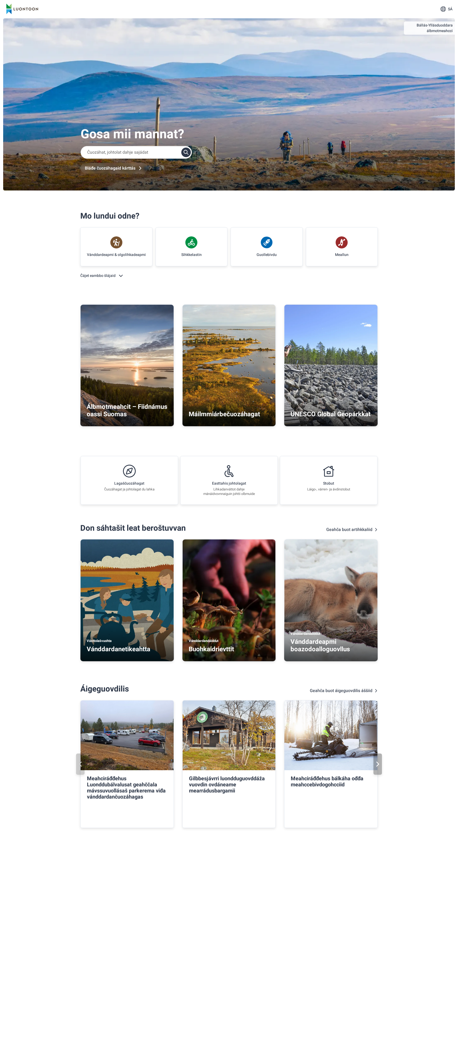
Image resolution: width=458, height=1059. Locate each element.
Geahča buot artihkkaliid (349, 529)
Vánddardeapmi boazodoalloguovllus (320, 645)
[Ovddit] (80, 764)
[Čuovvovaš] (377, 764)
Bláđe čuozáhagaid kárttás (110, 168)
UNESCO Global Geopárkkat (330, 414)
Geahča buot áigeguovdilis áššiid (341, 691)
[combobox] (136, 152)
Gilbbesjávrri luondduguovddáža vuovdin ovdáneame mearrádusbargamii (227, 785)
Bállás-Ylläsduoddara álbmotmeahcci (435, 28)
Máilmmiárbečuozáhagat (224, 414)
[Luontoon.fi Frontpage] (22, 9)
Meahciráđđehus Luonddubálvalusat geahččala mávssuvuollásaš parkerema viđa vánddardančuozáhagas (126, 788)
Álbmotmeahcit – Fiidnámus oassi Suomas (127, 410)
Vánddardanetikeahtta (118, 649)
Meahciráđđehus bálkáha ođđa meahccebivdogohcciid (327, 781)
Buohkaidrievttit (211, 649)
